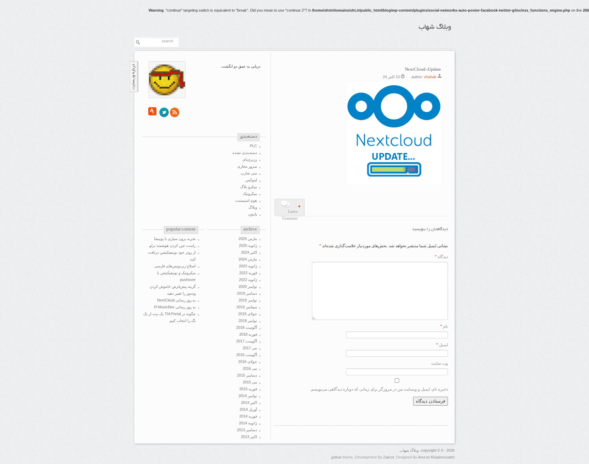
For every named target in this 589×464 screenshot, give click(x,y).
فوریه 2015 (248, 389)
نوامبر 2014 (248, 396)
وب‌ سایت (439, 363)
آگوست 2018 (246, 327)
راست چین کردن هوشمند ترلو (172, 245)
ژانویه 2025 (248, 245)
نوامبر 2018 (248, 321)
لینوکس (251, 180)
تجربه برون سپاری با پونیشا (175, 239)
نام (444, 326)
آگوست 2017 (246, 341)
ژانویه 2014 (248, 423)
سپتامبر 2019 (247, 307)
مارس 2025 (248, 239)
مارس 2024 (248, 259)
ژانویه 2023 (248, 266)
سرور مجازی (247, 166)
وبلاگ (252, 207)
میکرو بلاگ (248, 187)
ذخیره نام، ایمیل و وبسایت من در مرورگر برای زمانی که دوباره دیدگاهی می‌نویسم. (379, 389)
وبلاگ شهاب (435, 27)
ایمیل (442, 344)
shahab (430, 77)
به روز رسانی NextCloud (176, 300)
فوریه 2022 (248, 273)
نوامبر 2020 (248, 286)
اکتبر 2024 (249, 252)
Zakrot (388, 457)
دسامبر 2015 (247, 375)
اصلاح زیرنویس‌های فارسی (175, 266)
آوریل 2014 (248, 409)
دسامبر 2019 (247, 293)
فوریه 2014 (248, 416)
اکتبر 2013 (249, 437)
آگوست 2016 (246, 355)
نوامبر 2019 (248, 300)
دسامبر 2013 (247, 430)
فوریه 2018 (248, 334)
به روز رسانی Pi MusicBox (175, 307)
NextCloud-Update (423, 70)
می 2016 (250, 368)
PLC (253, 146)
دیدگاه (441, 256)
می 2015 (250, 382)
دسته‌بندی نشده (244, 153)
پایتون (252, 214)
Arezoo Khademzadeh (436, 457)
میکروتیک (250, 194)
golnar (336, 457)
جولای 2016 (247, 362)
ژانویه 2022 (248, 280)
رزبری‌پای (249, 159)
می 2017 (250, 348)
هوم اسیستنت (246, 200)
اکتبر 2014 (249, 402)
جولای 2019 (247, 314)
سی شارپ (249, 173)
